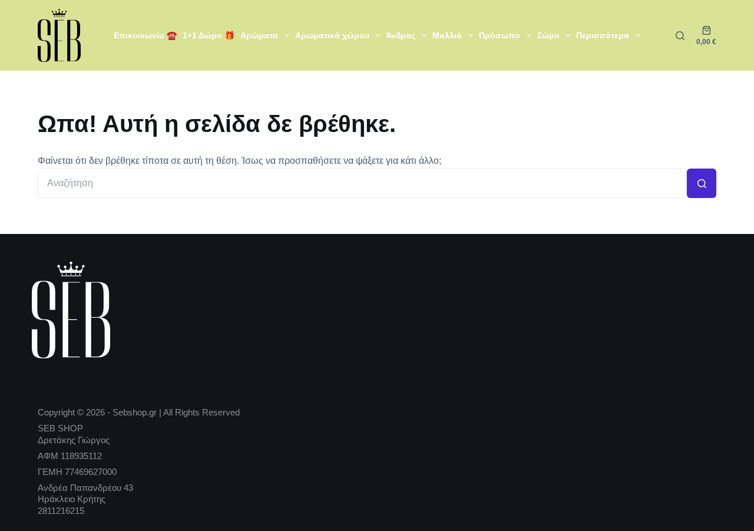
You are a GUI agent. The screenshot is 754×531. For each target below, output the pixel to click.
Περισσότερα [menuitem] (602, 35)
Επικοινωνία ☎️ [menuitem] (145, 35)
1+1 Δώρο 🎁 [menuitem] (208, 35)
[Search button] (701, 183)
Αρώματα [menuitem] (259, 35)
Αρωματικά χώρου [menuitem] (332, 35)
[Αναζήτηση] (680, 35)
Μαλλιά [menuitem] (447, 35)
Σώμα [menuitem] (548, 35)
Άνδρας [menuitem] (400, 35)
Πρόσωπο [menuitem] (499, 35)
